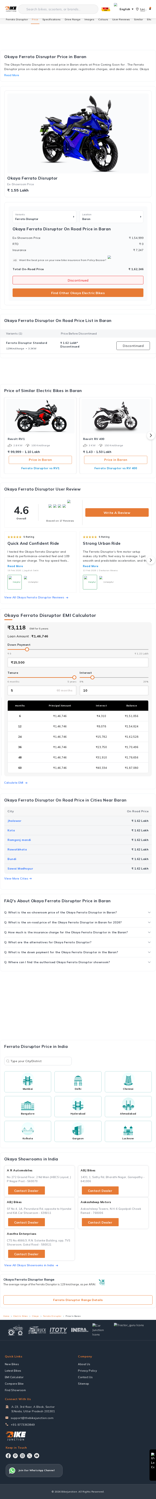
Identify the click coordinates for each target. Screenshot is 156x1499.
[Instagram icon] (22, 1455)
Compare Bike (14, 1383)
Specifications (51, 19)
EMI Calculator (14, 1377)
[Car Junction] (101, 1330)
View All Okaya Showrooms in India (29, 1265)
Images (89, 19)
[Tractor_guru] (131, 1330)
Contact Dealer (26, 1191)
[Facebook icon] (8, 1455)
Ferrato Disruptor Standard (26, 342)
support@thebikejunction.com (32, 1418)
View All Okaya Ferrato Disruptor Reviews (34, 597)
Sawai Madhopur (20, 868)
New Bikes (12, 1364)
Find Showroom (15, 1390)
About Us (84, 1364)
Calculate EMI (13, 782)
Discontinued (78, 280)
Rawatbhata (17, 849)
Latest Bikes (13, 1370)
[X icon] (29, 1455)
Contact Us (85, 1377)
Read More (15, 566)
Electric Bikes (20, 1316)
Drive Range (73, 19)
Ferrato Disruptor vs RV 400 (115, 468)
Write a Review (117, 513)
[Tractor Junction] (15, 1330)
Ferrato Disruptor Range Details (78, 1300)
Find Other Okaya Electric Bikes (78, 293)
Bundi (12, 859)
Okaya (35, 1316)
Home (6, 1316)
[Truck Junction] (37, 1330)
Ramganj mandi (19, 840)
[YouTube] (36, 1455)
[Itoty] (58, 1330)
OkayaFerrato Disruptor (32, 178)
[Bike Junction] (10, 9)
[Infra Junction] (80, 1330)
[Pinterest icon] (15, 1455)
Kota (11, 830)
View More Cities (16, 878)
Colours (103, 19)
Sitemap (83, 1383)
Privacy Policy (87, 1370)
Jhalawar (14, 821)
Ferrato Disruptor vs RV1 (40, 468)
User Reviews (121, 19)
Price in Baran (40, 460)
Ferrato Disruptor (17, 19)
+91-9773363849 (23, 1424)
